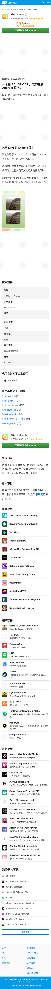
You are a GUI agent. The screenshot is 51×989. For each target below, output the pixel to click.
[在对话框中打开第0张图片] (13, 211)
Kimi (18, 14)
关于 (4, 948)
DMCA (30, 968)
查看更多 (25, 932)
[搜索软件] (43, 2)
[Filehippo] (9, 2)
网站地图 (6, 963)
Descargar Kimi (9, 423)
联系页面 (40, 494)
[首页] (3, 9)
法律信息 (31, 963)
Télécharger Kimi (10, 414)
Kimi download (9, 410)
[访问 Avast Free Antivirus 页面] (25, 24)
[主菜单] (48, 2)
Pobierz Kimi (8, 401)
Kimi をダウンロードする (14, 419)
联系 (4, 953)
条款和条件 (32, 948)
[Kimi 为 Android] (5, 16)
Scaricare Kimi (9, 396)
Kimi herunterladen (11, 405)
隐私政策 (31, 958)
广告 (4, 958)
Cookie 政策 (32, 953)
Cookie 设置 (32, 973)
